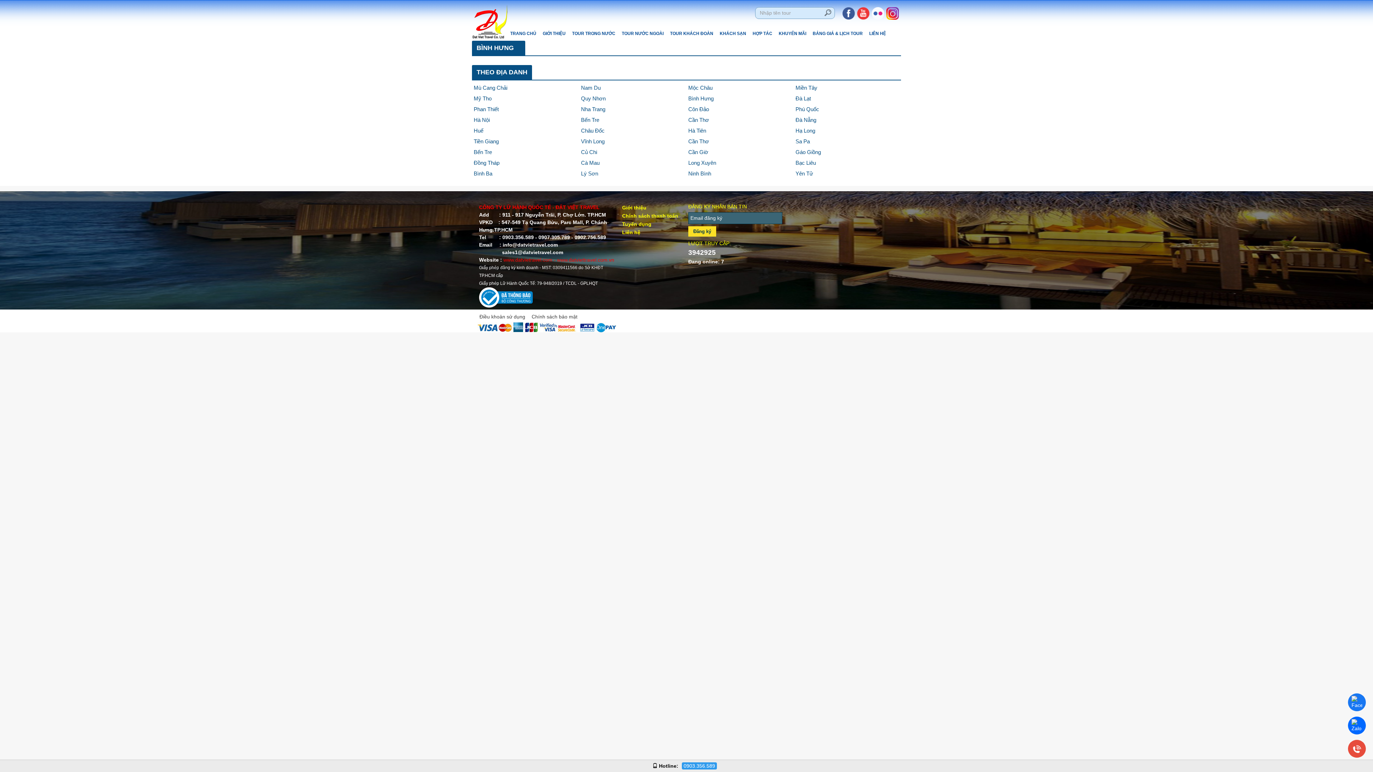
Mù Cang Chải (490, 88)
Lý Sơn (589, 173)
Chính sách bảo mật (554, 317)
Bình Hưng (701, 98)
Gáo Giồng (808, 152)
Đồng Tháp (487, 163)
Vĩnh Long (593, 141)
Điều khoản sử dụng (502, 317)
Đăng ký (702, 231)
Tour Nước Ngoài (643, 33)
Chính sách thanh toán (650, 216)
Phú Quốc (807, 109)
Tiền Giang (486, 141)
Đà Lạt (803, 98)
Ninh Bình (699, 173)
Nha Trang (593, 109)
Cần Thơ (698, 120)
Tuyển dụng (636, 224)
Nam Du (591, 88)
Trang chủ (523, 33)
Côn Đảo (698, 109)
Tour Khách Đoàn (691, 33)
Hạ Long (805, 131)
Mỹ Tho (483, 98)
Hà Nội (482, 120)
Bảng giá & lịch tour (838, 33)
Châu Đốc (593, 131)
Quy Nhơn (593, 98)
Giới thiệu (554, 33)
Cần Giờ (698, 152)
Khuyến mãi (792, 33)
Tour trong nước (593, 33)
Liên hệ (877, 33)
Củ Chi (589, 152)
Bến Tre (590, 120)
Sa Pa (803, 141)
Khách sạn (733, 33)
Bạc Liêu (806, 163)
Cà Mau (590, 163)
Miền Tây (806, 88)
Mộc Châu (700, 88)
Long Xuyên (702, 163)
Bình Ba (483, 173)
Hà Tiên (697, 131)
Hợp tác (762, 33)
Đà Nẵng (806, 120)
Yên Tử (804, 173)
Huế (478, 131)
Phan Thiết (486, 109)
